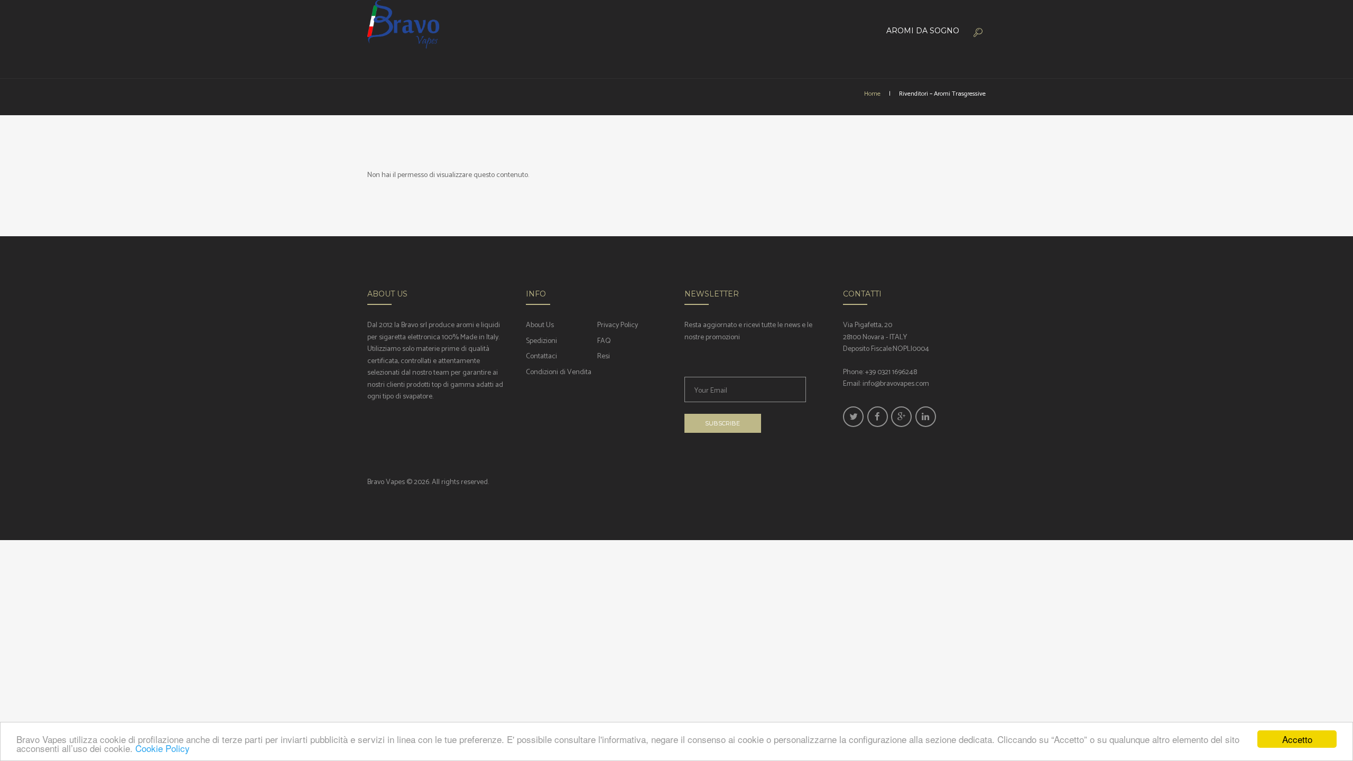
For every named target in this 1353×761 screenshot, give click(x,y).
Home (872, 94)
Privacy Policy (617, 325)
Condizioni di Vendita (558, 372)
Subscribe (722, 423)
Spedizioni (541, 341)
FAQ (604, 341)
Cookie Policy (162, 748)
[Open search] (977, 32)
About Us (540, 325)
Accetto (1297, 739)
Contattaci (541, 356)
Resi (603, 356)
